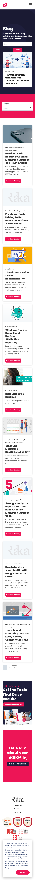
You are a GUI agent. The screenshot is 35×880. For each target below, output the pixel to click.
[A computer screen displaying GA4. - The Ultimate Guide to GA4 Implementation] (17, 255)
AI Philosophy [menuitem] (17, 805)
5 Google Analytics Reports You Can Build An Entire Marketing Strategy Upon (17, 509)
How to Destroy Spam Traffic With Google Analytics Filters (16, 572)
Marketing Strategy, (11, 500)
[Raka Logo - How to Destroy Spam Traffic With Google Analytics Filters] (17, 550)
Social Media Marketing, (12, 211)
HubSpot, (8, 327)
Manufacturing (9, 71)
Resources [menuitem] (17, 809)
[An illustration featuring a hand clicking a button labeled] (17, 313)
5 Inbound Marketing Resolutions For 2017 (17, 449)
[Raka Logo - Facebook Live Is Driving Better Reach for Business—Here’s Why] (17, 197)
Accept (22, 872)
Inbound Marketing (17, 442)
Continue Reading (13, 181)
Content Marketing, (18, 440)
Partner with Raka (17, 764)
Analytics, (8, 269)
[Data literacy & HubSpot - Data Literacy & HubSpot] (17, 376)
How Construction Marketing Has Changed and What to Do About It (17, 79)
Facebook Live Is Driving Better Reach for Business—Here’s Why (16, 219)
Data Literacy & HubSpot (14, 395)
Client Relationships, (11, 148)
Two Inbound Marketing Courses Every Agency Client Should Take (17, 635)
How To (14, 269)
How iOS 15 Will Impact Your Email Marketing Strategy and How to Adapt (17, 158)
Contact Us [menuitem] (17, 812)
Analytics (14, 150)
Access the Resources (13, 704)
